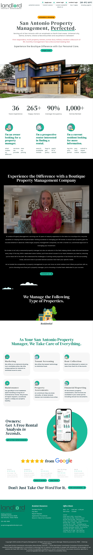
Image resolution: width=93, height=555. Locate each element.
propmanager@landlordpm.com (11, 525)
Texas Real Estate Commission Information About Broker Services (26, 545)
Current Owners (48, 5)
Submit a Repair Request (83, 150)
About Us (60, 7)
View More (54, 480)
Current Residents (61, 5)
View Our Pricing (23, 150)
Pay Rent (35, 511)
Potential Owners (34, 5)
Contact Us (45, 274)
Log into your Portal (70, 150)
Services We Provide (16, 150)
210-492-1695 (86, 2)
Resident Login (73, 2)
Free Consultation (76, 488)
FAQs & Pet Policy (47, 150)
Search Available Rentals (39, 150)
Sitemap (84, 542)
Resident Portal (37, 509)
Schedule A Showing (46, 17)
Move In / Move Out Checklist (41, 518)
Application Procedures (39, 516)
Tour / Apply (74, 5)
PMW (78, 542)
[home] (11, 6)
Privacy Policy (47, 544)
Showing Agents (86, 5)
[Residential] (46, 313)
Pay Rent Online (76, 150)
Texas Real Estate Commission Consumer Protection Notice (69, 545)
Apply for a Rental (54, 150)
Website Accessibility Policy (57, 551)
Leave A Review (40, 480)
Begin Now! (46, 50)
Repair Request (37, 514)
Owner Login (60, 2)
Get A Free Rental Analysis (16, 440)
